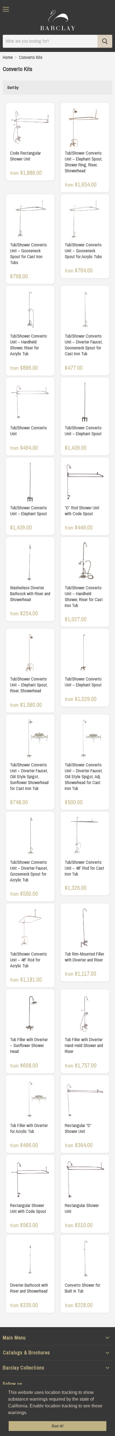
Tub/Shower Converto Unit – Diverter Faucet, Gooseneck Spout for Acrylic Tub (29, 871)
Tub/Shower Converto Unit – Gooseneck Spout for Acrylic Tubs (83, 251)
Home (8, 57)
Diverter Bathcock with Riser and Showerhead (29, 1288)
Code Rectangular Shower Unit (25, 156)
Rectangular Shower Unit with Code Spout (28, 1208)
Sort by (12, 87)
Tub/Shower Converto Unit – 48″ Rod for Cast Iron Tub (84, 868)
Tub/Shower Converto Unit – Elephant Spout (83, 431)
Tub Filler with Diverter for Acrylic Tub (29, 1128)
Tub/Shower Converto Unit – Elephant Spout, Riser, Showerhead (29, 685)
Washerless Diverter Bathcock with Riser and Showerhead (30, 594)
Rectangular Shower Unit (82, 1208)
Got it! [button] (58, 1426)
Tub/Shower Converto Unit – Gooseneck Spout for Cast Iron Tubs (28, 253)
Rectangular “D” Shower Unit (78, 1128)
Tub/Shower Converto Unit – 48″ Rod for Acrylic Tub (28, 960)
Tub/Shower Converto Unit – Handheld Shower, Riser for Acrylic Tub (28, 345)
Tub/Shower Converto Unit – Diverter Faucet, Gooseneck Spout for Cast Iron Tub (84, 345)
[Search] (104, 41)
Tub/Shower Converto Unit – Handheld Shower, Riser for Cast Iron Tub (84, 596)
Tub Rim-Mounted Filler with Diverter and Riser (84, 957)
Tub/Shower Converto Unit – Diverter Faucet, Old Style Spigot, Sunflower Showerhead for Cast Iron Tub (29, 776)
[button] (29, 1413)
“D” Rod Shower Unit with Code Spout (82, 511)
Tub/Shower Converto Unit (28, 431)
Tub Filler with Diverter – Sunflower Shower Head (29, 1045)
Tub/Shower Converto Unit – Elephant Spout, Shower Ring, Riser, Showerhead (83, 162)
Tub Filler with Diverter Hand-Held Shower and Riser (84, 1045)
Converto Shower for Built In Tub (82, 1288)
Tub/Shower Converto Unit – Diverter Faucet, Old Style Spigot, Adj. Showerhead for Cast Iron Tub (84, 776)
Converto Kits (30, 57)
